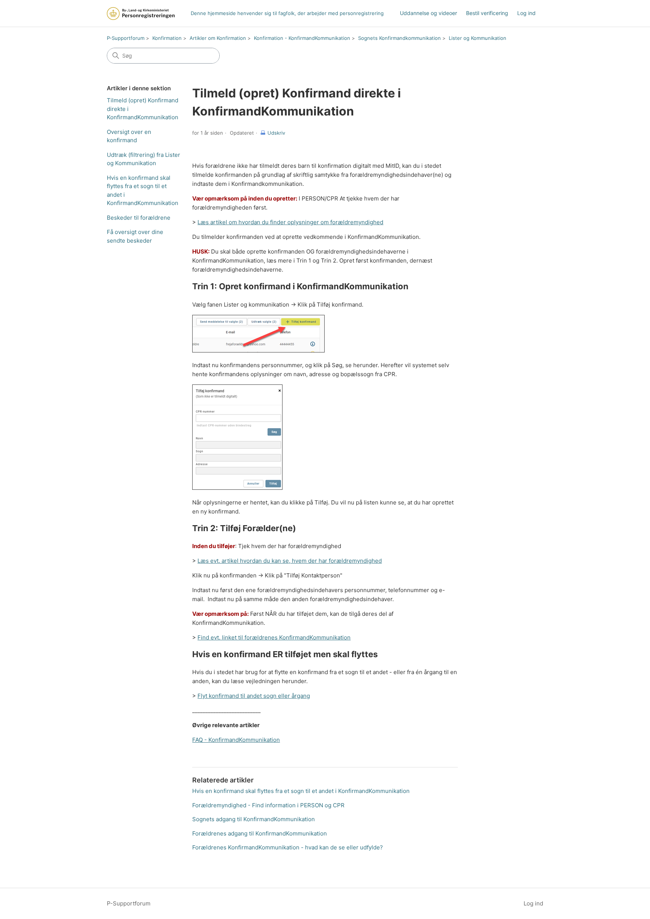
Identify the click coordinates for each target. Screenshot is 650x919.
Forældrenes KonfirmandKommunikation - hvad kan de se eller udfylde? (287, 847)
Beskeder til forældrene (138, 217)
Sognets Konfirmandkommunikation (399, 38)
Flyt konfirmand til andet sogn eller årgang (253, 695)
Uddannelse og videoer (428, 13)
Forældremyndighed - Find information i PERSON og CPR (268, 805)
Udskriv (276, 133)
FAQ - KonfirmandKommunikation (236, 739)
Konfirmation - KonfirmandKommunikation (302, 38)
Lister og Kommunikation (477, 38)
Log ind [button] (533, 903)
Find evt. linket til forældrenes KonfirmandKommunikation (274, 637)
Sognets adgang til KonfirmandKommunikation (253, 819)
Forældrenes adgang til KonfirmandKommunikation (259, 833)
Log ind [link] (526, 13)
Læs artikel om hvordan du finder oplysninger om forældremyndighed (290, 222)
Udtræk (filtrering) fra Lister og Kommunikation (143, 159)
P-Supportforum (125, 38)
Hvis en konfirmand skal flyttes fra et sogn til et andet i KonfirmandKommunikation (142, 190)
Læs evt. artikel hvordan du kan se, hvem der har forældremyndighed (289, 560)
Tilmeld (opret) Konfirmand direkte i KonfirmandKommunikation (142, 109)
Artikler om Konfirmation (218, 38)
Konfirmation (167, 38)
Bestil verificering (487, 13)
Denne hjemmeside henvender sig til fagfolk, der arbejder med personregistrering (287, 13)
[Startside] (141, 13)
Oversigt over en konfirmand (129, 136)
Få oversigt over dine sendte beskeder (135, 236)
